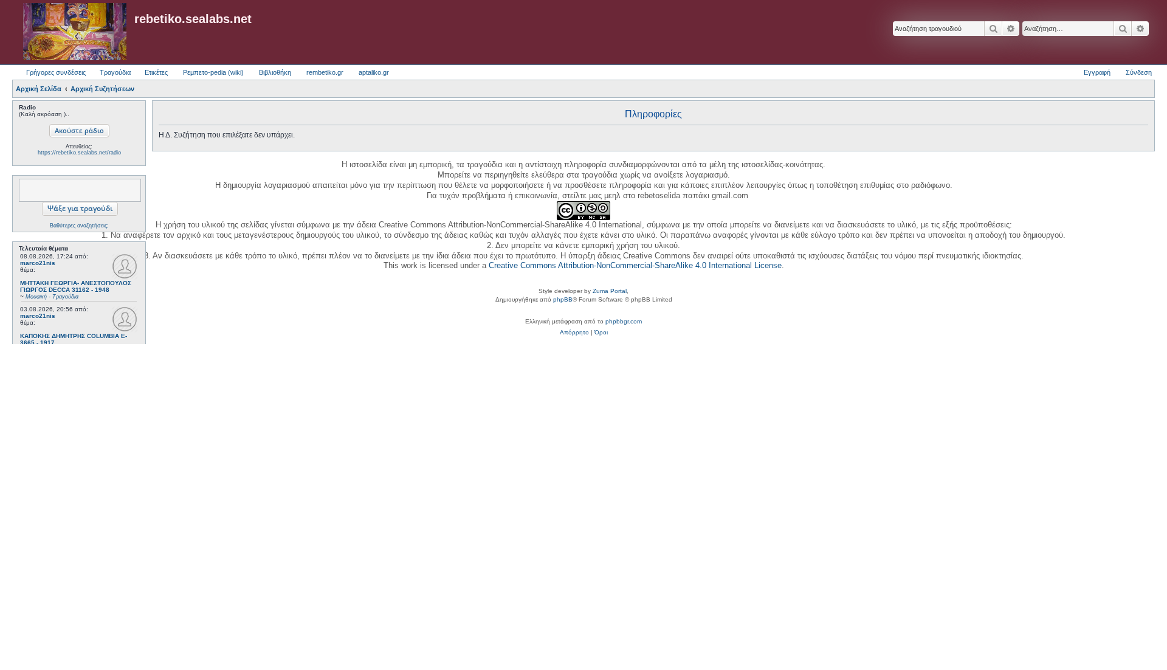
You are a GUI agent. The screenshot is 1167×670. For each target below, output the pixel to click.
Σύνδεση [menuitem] (1139, 72)
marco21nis (37, 263)
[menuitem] (574, 332)
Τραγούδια (115, 72)
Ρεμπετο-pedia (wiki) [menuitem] (213, 72)
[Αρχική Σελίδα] (74, 32)
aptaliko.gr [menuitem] (374, 72)
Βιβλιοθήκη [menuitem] (275, 72)
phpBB (563, 299)
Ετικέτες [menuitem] (156, 72)
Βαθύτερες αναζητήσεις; (79, 226)
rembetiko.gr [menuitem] (324, 72)
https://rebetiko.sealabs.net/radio (79, 153)
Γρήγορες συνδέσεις (56, 72)
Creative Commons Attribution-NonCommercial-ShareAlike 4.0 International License (635, 265)
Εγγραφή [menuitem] (1097, 72)
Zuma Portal (610, 291)
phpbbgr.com (623, 321)
